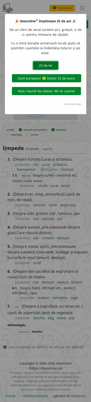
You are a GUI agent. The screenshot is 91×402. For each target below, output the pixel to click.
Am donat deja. (73, 104)
